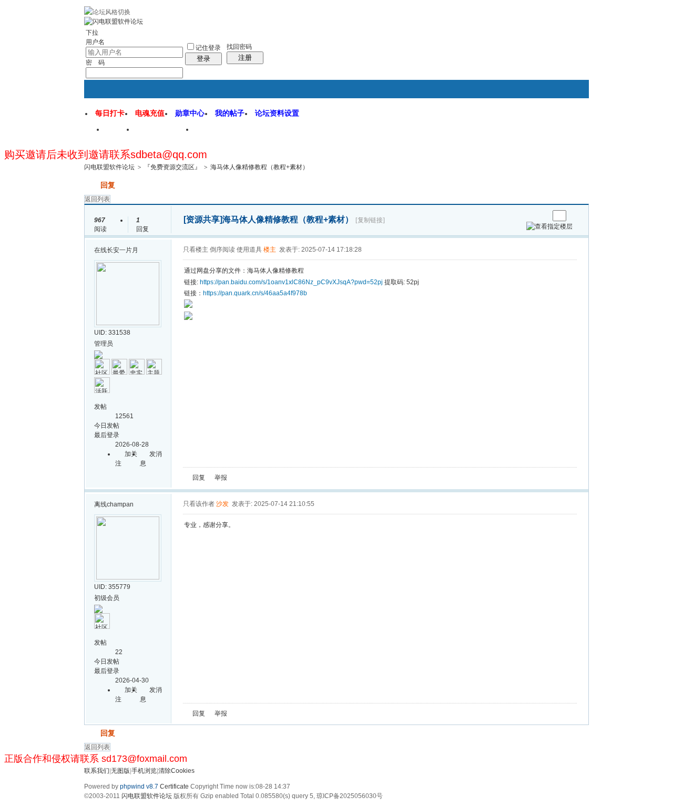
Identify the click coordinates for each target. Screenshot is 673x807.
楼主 (269, 249)
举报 (221, 477)
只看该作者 (199, 504)
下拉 (92, 32)
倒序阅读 (222, 249)
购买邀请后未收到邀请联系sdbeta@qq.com (105, 154)
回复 (107, 185)
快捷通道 (561, 125)
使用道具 (249, 249)
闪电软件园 (220, 133)
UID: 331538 (112, 332)
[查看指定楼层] (549, 226)
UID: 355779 (112, 587)
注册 (245, 57)
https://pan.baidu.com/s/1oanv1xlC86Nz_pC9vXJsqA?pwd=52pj (291, 282)
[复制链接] (370, 220)
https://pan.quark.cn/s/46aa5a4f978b (255, 293)
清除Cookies (176, 770)
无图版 (120, 770)
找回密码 (239, 46)
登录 (203, 59)
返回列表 (97, 199)
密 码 (95, 62)
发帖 (91, 185)
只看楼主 (195, 249)
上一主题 (530, 216)
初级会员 (106, 598)
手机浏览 (144, 770)
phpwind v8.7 (139, 786)
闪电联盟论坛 (164, 133)
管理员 (103, 343)
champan (120, 504)
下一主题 (541, 216)
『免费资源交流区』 (172, 167)
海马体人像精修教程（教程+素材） (259, 167)
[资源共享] (202, 219)
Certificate (174, 786)
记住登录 (208, 47)
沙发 (222, 504)
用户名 (95, 42)
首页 (120, 133)
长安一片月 (122, 250)
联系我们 (96, 770)
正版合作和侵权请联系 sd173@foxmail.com (95, 758)
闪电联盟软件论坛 (109, 167)
